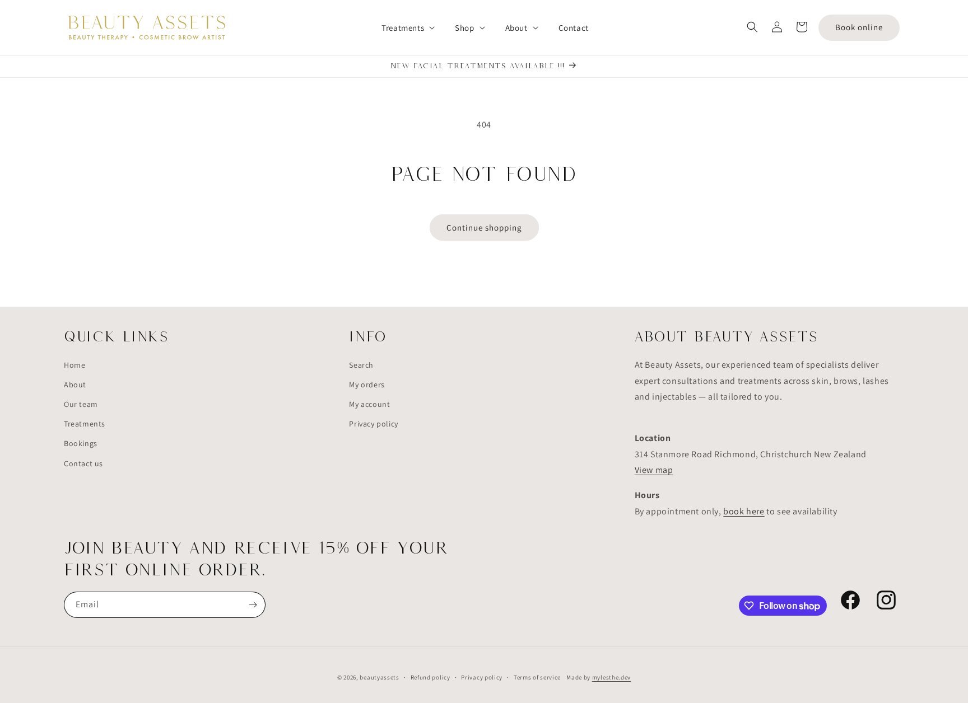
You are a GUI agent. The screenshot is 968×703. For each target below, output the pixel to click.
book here (743, 511)
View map (654, 470)
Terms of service (537, 677)
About (75, 384)
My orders (366, 384)
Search (361, 365)
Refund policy (430, 677)
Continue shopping (484, 227)
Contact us (83, 463)
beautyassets (379, 677)
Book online (859, 27)
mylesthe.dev (611, 677)
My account (369, 404)
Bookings (80, 443)
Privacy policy (373, 424)
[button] (402, 28)
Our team (81, 404)
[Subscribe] (252, 605)
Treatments (84, 424)
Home (74, 365)
